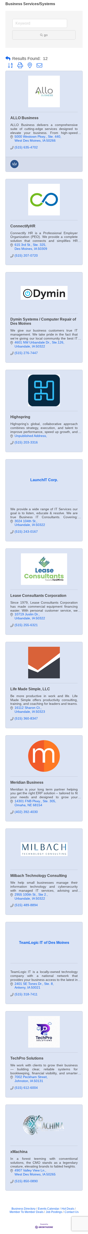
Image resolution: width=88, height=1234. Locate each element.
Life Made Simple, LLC (30, 689)
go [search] (46, 35)
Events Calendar (48, 1208)
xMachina (18, 1152)
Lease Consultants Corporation (38, 596)
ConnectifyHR (22, 226)
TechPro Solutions (26, 1058)
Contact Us (72, 1212)
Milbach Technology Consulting (38, 876)
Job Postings (54, 1212)
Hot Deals (67, 1208)
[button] (7, 58)
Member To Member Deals (26, 1212)
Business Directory (23, 1208)
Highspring (20, 417)
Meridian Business (26, 782)
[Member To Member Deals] (14, 167)
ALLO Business (24, 118)
